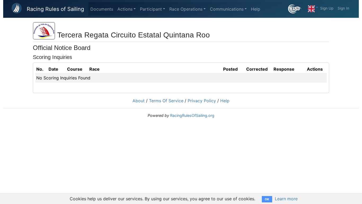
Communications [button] (227, 9)
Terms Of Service (166, 100)
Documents (101, 9)
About (139, 100)
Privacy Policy (202, 100)
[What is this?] (297, 9)
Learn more (286, 198)
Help (255, 9)
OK (267, 199)
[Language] (313, 7)
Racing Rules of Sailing (55, 9)
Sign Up (326, 8)
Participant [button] (151, 9)
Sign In (343, 8)
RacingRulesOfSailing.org (192, 115)
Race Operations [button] (185, 9)
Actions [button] (125, 9)
